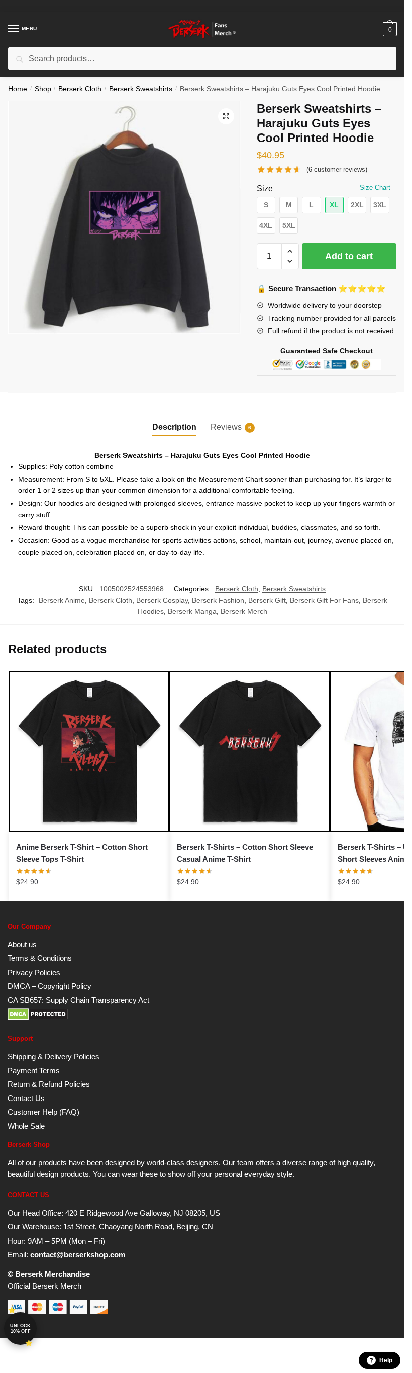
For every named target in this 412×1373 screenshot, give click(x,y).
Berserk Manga (192, 611)
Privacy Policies (34, 972)
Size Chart (375, 187)
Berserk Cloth (79, 89)
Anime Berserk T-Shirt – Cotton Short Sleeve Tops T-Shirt (82, 853)
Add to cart (349, 256)
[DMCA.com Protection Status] (38, 1017)
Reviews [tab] (226, 427)
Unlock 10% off (20, 1328)
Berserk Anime (62, 600)
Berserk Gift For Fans (324, 600)
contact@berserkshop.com (77, 1254)
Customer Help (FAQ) (43, 1112)
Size (265, 188)
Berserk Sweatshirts (140, 89)
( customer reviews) (336, 169)
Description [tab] (174, 427)
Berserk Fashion (218, 600)
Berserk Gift (267, 600)
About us (22, 944)
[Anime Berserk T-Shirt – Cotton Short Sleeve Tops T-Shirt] (89, 751)
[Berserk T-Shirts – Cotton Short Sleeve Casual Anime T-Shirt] (249, 751)
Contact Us (26, 1098)
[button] (226, 116)
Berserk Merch (244, 611)
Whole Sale (26, 1126)
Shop (43, 89)
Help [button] (385, 1360)
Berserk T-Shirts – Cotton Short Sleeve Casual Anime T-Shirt (245, 853)
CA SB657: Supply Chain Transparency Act (78, 1000)
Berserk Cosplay (162, 600)
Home (17, 89)
